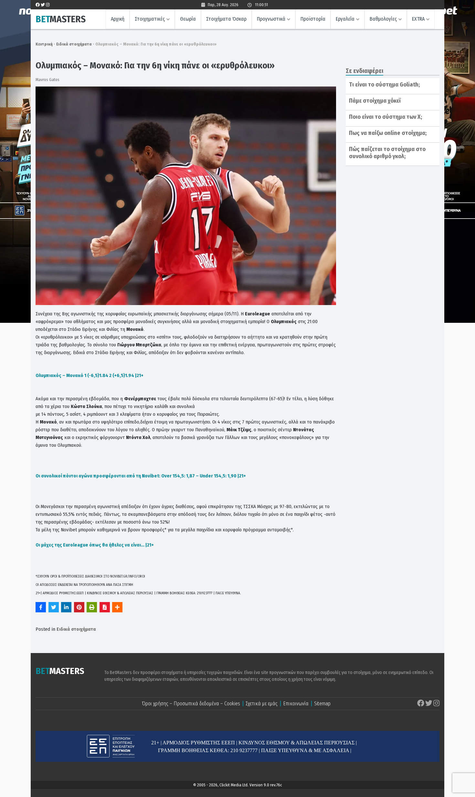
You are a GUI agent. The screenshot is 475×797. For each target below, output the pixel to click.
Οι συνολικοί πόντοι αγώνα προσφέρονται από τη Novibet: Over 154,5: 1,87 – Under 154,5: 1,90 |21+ (141, 476)
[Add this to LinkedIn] (66, 607)
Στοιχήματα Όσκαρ (226, 19)
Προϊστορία (313, 19)
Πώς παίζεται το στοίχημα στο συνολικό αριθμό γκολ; (387, 153)
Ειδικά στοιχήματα (74, 44)
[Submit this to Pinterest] (79, 607)
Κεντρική (44, 44)
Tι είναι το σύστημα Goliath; (384, 84)
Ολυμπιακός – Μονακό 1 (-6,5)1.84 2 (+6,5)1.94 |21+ (89, 375)
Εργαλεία (345, 19)
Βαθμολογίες (383, 19)
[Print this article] (92, 607)
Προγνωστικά (271, 19)
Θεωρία (188, 19)
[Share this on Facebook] (41, 607)
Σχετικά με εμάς (262, 703)
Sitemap (322, 703)
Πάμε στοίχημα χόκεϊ (375, 100)
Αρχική (117, 19)
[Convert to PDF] (105, 607)
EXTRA (418, 19)
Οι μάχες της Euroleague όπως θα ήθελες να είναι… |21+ (95, 545)
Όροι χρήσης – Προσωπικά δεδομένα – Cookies (191, 703)
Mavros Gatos (47, 79)
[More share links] (117, 607)
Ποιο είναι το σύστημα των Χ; (385, 116)
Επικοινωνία (296, 703)
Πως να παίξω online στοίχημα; (388, 133)
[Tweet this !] (53, 607)
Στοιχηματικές (150, 19)
